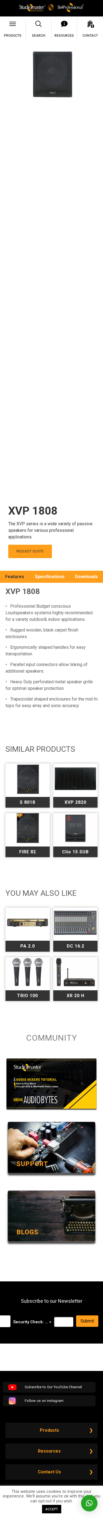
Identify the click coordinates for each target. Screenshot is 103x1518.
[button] (89, 1503)
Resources (49, 1451)
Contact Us (49, 1471)
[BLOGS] (51, 1244)
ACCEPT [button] (51, 1509)
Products (49, 1430)
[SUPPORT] (51, 1176)
